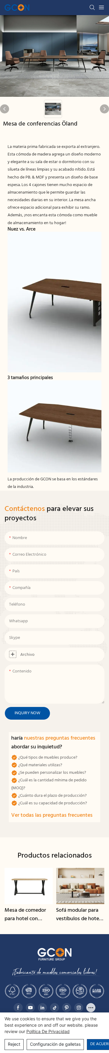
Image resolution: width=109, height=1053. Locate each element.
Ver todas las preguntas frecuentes (52, 815)
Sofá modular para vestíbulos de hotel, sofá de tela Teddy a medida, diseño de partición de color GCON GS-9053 (79, 915)
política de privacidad (48, 1031)
